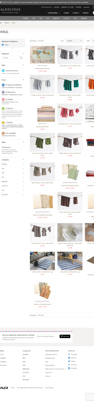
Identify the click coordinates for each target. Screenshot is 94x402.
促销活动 (85, 13)
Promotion (3, 365)
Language (86, 7)
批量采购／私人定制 (67, 7)
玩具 (47, 18)
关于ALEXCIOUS (46, 7)
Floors (2, 354)
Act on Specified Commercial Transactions (30, 388)
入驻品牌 (66, 13)
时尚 (75, 18)
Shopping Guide (50, 358)
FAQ (46, 362)
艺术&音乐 (67, 18)
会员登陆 (78, 7)
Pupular (69, 41)
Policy (13, 388)
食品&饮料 (84, 18)
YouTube (73, 358)
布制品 (6, 45)
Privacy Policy (49, 388)
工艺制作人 (75, 13)
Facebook (74, 354)
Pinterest (74, 365)
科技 (41, 18)
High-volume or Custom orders (55, 369)
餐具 (34, 18)
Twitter (73, 361)
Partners (48, 376)
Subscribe (66, 336)
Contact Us (48, 372)
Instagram (74, 368)
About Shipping (49, 365)
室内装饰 (25, 18)
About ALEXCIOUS (51, 354)
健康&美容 (56, 18)
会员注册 (56, 7)
